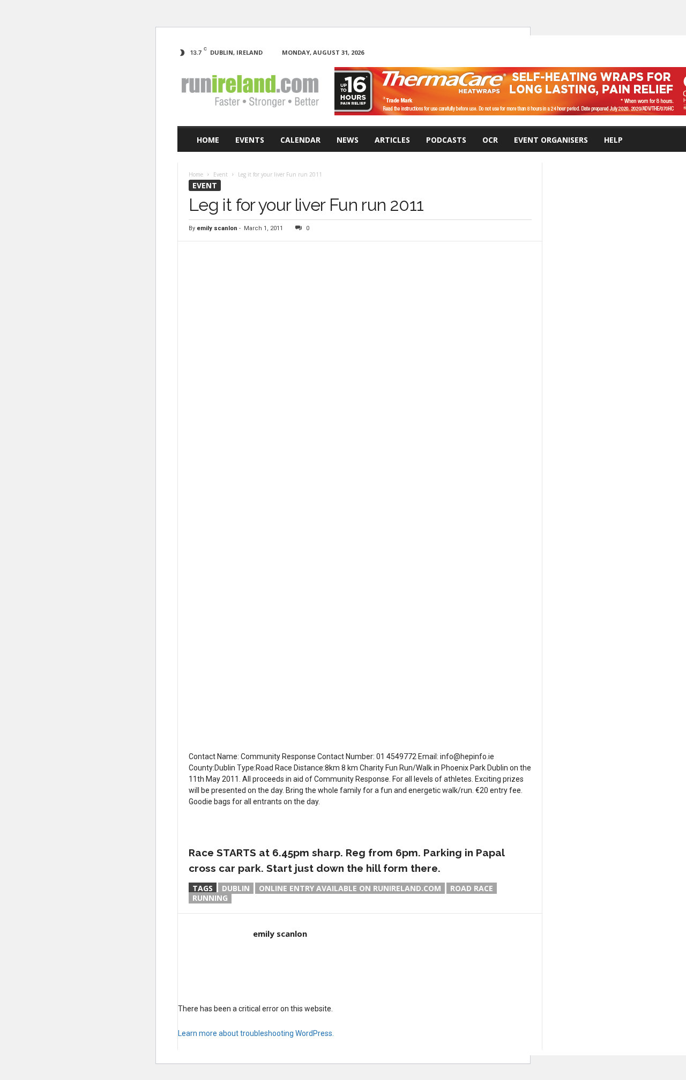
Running (210, 898)
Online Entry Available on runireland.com (350, 888)
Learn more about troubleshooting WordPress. (256, 1033)
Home (208, 140)
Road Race (471, 888)
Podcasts (446, 140)
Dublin (236, 888)
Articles (392, 140)
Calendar (300, 140)
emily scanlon (217, 228)
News (348, 140)
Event (204, 185)
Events (249, 140)
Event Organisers (551, 140)
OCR (490, 140)
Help (613, 140)
